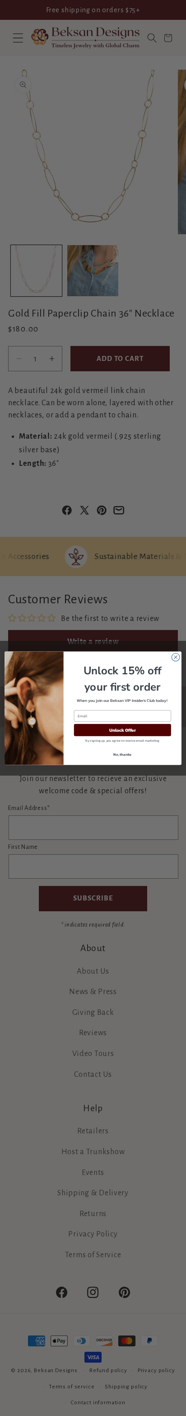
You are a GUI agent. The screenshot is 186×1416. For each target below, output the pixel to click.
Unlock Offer (122, 729)
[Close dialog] (176, 657)
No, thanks (122, 754)
